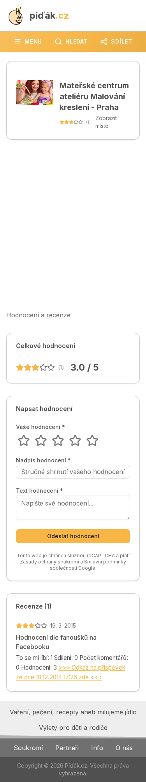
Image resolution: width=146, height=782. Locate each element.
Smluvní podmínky (105, 562)
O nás (124, 748)
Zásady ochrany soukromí (49, 562)
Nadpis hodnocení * (43, 460)
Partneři (67, 748)
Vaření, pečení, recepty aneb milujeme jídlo (73, 712)
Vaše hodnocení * (40, 427)
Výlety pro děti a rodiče (73, 727)
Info (97, 748)
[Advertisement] (73, 225)
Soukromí (28, 748)
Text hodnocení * (39, 490)
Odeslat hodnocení (73, 536)
